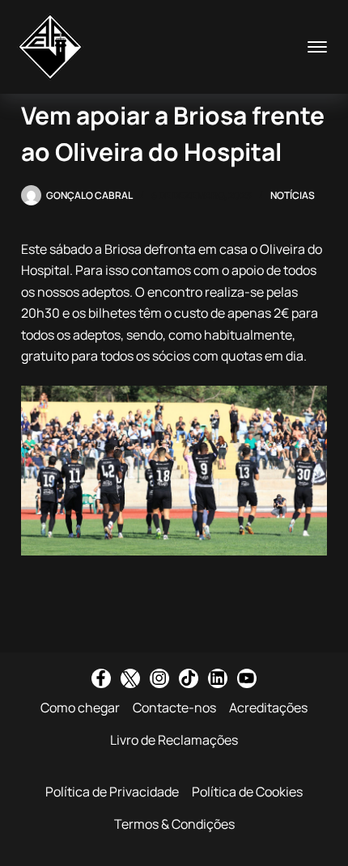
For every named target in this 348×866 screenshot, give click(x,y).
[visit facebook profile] (101, 678)
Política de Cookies (247, 792)
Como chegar (80, 707)
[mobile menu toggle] (317, 47)
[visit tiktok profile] (188, 678)
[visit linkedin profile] (217, 678)
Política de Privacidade (112, 792)
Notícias (292, 195)
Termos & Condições (174, 824)
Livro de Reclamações (174, 740)
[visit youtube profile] (247, 678)
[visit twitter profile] (130, 678)
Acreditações (268, 707)
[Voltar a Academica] (50, 47)
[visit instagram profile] (159, 678)
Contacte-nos (174, 707)
